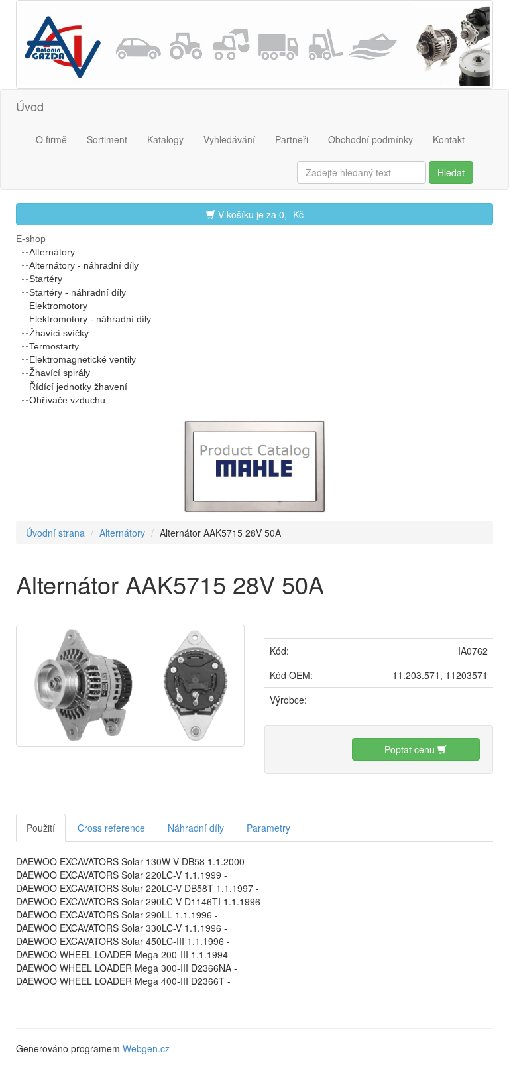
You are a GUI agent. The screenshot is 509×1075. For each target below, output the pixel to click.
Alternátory (52, 252)
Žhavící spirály (59, 372)
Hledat (451, 172)
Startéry (45, 278)
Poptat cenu (410, 749)
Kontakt (449, 139)
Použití (41, 827)
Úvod (30, 106)
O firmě (51, 139)
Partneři (291, 139)
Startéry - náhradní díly (77, 292)
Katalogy (165, 139)
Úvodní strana (55, 532)
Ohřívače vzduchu (67, 400)
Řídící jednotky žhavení (78, 386)
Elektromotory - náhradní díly (90, 319)
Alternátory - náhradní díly (84, 265)
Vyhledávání (229, 139)
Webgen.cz (146, 1048)
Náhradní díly (196, 827)
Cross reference (111, 827)
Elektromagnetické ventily (82, 359)
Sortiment (107, 139)
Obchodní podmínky (370, 139)
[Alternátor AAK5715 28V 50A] (130, 683)
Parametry (268, 827)
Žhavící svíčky (59, 333)
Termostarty (54, 346)
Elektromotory (58, 305)
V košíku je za (259, 214)
